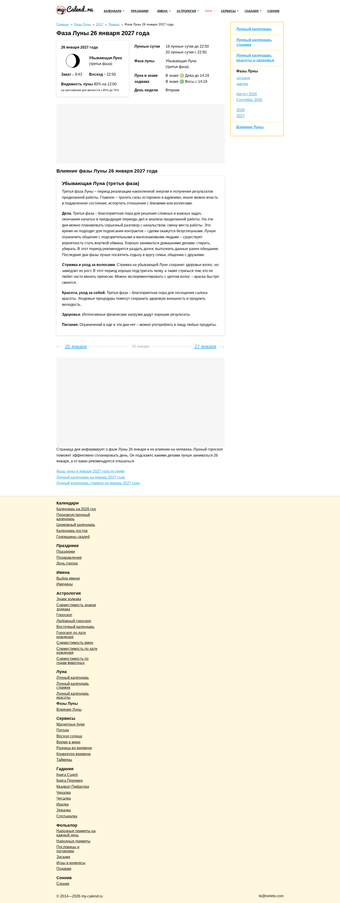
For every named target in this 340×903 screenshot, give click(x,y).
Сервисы (228, 11)
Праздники (139, 11)
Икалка (62, 804)
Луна (209, 11)
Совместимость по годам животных (72, 661)
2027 (240, 116)
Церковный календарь (75, 525)
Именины (64, 584)
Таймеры (64, 760)
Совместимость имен (74, 643)
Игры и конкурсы (70, 863)
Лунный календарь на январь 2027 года (90, 477)
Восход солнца (69, 736)
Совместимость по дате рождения (76, 651)
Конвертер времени (73, 754)
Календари (112, 11)
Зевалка (63, 810)
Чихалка (63, 793)
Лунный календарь (254, 29)
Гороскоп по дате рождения (71, 635)
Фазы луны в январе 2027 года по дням (90, 471)
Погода (62, 730)
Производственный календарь (73, 517)
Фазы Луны (247, 71)
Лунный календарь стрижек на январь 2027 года (98, 483)
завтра (242, 84)
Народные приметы (73, 841)
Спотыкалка (66, 816)
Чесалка (63, 798)
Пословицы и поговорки (67, 849)
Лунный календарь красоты (72, 696)
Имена (162, 11)
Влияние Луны (250, 127)
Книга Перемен (69, 780)
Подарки (63, 869)
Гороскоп (64, 615)
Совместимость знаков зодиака (76, 607)
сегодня (243, 78)
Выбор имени (68, 578)
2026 (240, 110)
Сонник (273, 11)
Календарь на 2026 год (76, 509)
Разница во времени (74, 748)
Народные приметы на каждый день (76, 833)
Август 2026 (246, 94)
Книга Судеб (67, 775)
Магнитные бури (70, 724)
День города (67, 563)
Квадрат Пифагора (72, 787)
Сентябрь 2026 (249, 100)
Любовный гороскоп (73, 621)
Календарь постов (72, 531)
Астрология (186, 11)
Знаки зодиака (68, 599)
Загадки (63, 857)
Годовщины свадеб (73, 537)
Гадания (252, 11)
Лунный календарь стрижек (72, 686)
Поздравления (69, 558)
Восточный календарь (75, 627)
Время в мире (68, 742)
